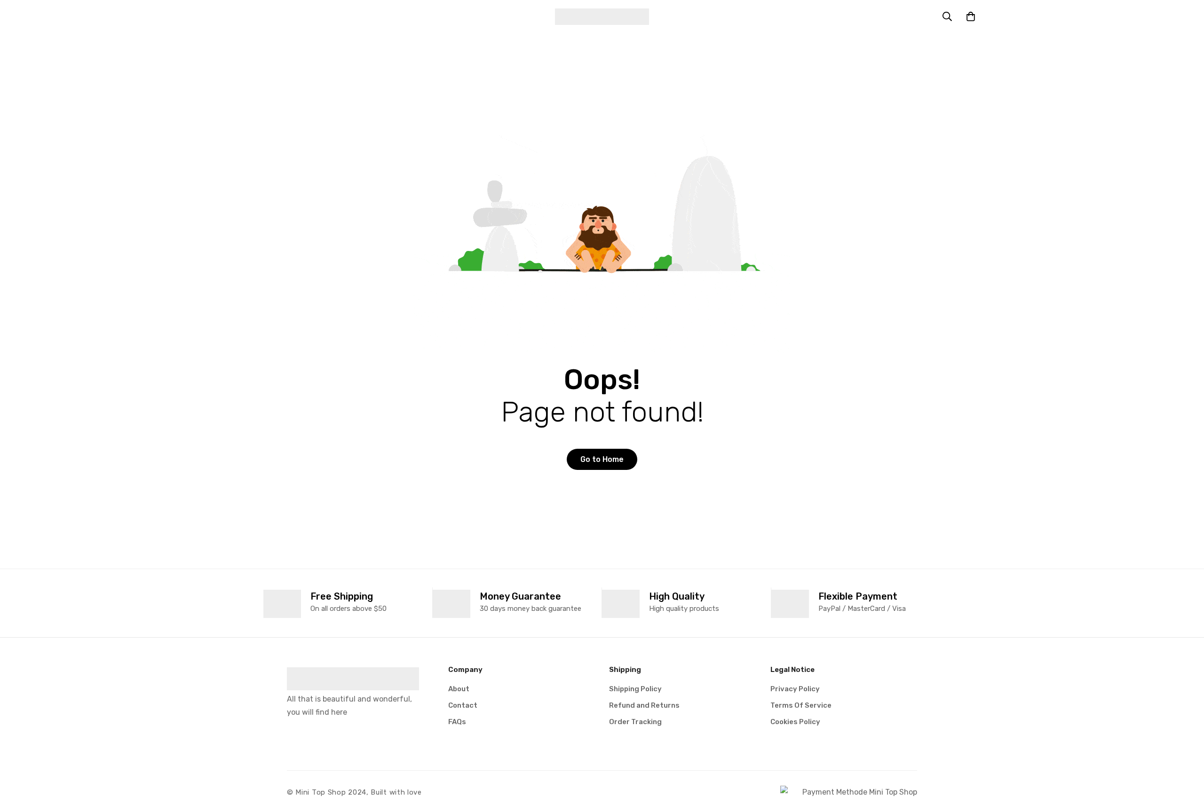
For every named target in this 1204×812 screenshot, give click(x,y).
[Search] (947, 16)
